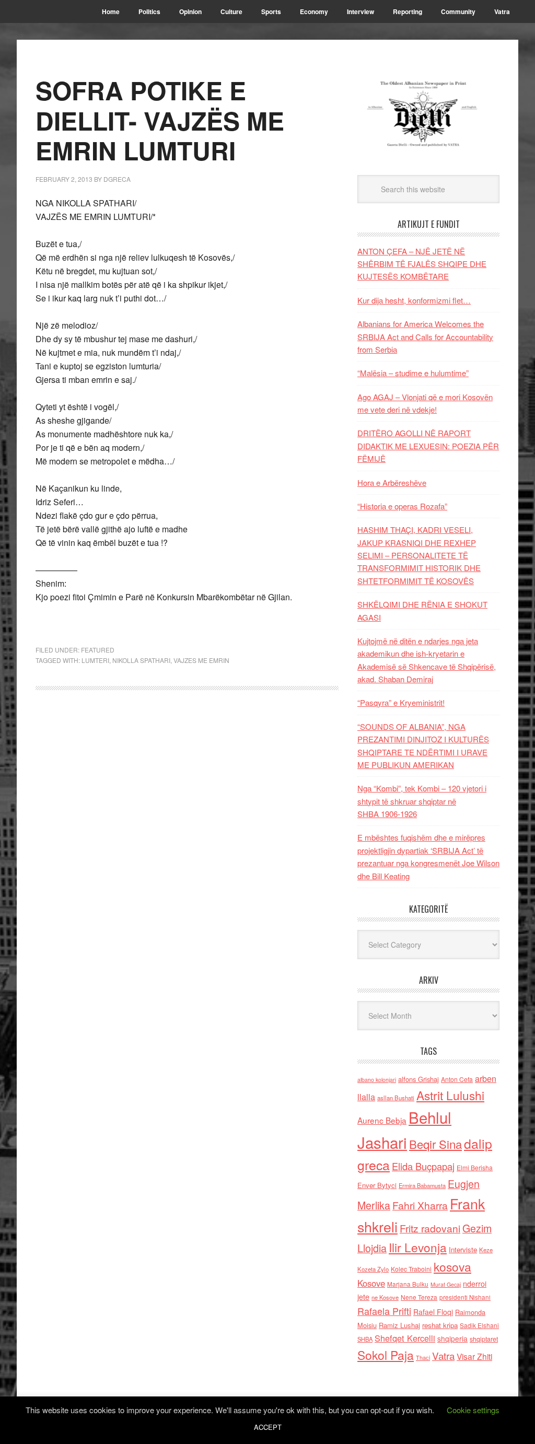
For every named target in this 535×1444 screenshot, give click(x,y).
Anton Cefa (457, 1079)
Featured (97, 649)
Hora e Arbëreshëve (391, 482)
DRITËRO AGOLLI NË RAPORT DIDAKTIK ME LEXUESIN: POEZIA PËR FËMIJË (428, 445)
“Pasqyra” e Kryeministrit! (401, 702)
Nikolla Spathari (141, 660)
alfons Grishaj (418, 1079)
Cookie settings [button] (473, 1409)
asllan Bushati (395, 1097)
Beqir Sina (435, 1144)
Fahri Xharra (420, 1205)
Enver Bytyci (377, 1185)
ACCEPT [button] (268, 1427)
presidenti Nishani (465, 1297)
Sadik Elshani (479, 1325)
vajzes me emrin (201, 660)
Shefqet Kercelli (405, 1338)
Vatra (443, 1355)
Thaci (423, 1357)
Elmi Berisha (475, 1167)
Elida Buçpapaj (423, 1166)
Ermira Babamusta (422, 1185)
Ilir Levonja (418, 1247)
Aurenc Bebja (381, 1120)
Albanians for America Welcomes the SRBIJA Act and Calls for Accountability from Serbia (425, 336)
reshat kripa (440, 1325)
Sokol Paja (385, 1354)
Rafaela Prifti (384, 1311)
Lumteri (95, 660)
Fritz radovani (430, 1228)
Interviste (463, 1249)
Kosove (371, 1283)
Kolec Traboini (411, 1268)
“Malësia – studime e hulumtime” (413, 372)
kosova (452, 1266)
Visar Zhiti (474, 1356)
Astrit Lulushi (450, 1095)
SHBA (365, 1339)
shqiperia (452, 1338)
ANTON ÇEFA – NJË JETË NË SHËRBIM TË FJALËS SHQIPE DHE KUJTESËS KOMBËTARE (421, 264)
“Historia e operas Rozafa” (402, 505)
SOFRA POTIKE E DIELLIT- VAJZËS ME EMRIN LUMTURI (160, 120)
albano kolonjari (376, 1080)
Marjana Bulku (407, 1284)
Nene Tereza (419, 1296)
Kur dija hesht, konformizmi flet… (414, 300)
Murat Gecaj (446, 1284)
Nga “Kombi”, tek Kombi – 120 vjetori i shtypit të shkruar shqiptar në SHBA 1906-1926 (421, 801)
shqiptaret (484, 1339)
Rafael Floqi (433, 1312)
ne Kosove (385, 1297)
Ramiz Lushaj (399, 1325)
